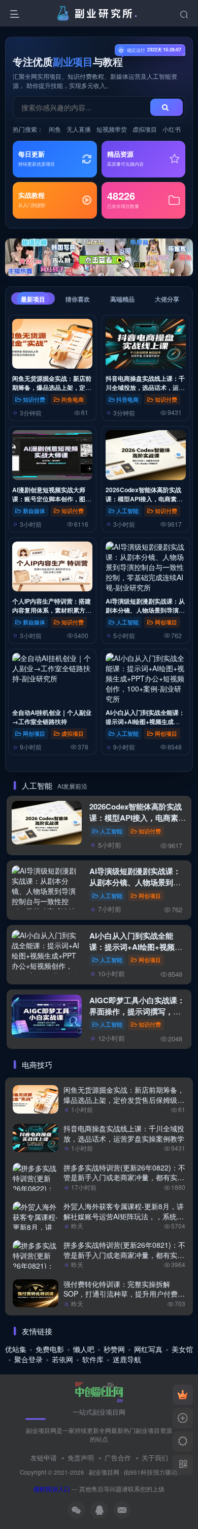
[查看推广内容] (99, 257)
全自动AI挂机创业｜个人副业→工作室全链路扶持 (51, 717)
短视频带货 (111, 129)
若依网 (62, 1359)
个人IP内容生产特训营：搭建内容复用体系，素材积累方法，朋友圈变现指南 (51, 610)
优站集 (15, 1349)
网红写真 (148, 1349)
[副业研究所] (99, 1391)
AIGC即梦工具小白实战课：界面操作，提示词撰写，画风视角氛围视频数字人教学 (137, 1011)
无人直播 (79, 129)
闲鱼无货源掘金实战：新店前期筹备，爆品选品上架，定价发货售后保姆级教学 (51, 388)
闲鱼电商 (72, 399)
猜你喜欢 (77, 299)
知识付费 (34, 399)
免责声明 (81, 1457)
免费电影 (50, 1349)
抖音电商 (127, 399)
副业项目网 (104, 1472)
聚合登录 (28, 1359)
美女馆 (182, 1349)
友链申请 (43, 1457)
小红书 (171, 129)
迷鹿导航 (127, 1359)
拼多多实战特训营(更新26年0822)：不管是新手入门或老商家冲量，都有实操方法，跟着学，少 (124, 1177)
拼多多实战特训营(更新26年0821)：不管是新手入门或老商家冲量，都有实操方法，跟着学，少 (124, 1255)
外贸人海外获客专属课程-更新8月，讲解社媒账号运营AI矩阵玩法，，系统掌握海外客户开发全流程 (123, 1216)
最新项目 (33, 299)
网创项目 (166, 622)
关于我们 (155, 1457)
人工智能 (127, 510)
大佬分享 (167, 299)
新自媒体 (34, 510)
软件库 (93, 1359)
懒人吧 (83, 1349)
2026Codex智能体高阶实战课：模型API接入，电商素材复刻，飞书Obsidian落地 (144, 499)
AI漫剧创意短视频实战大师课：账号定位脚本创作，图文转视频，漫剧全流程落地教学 (51, 499)
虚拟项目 (145, 129)
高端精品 (122, 299)
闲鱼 (55, 129)
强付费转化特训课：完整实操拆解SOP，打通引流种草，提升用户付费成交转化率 (124, 1294)
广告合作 (118, 1457)
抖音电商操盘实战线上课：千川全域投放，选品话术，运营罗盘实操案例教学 (145, 388)
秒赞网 (114, 1349)
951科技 (141, 1472)
